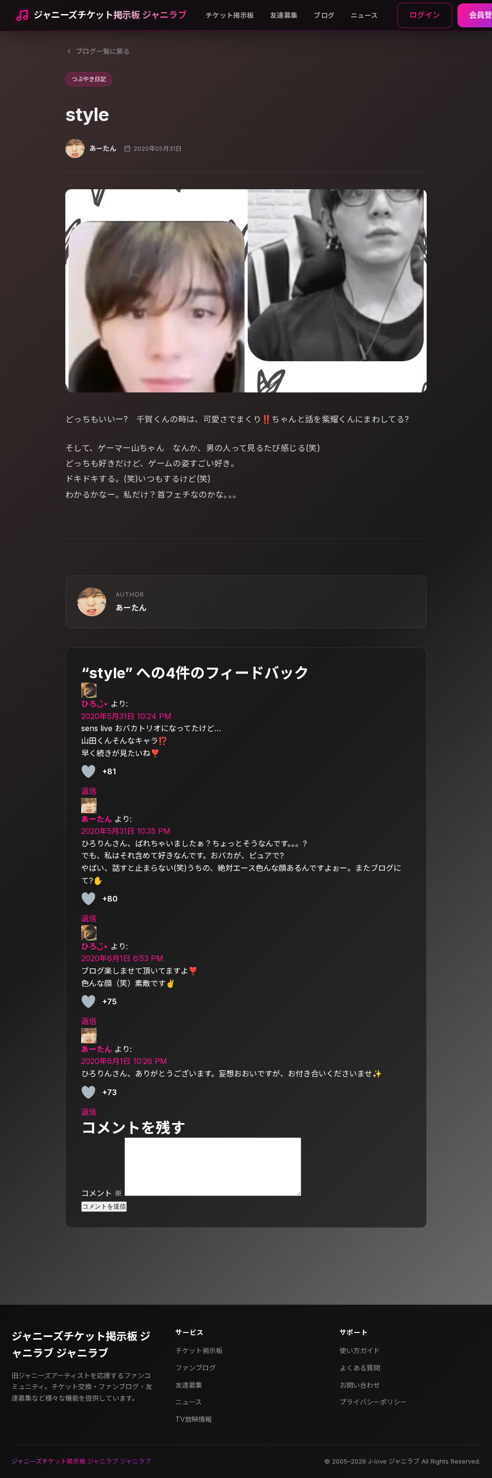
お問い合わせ (360, 1385)
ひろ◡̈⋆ (94, 703)
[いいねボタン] (88, 771)
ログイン (424, 15)
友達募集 (283, 15)
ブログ (324, 15)
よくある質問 (360, 1368)
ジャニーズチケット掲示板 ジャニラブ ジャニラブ (81, 1344)
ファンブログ (195, 1368)
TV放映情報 (193, 1419)
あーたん (96, 819)
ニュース (364, 15)
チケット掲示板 (230, 15)
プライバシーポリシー (373, 1402)
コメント (101, 1193)
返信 (89, 791)
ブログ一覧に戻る (103, 51)
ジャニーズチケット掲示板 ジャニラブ (110, 15)
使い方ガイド (360, 1350)
